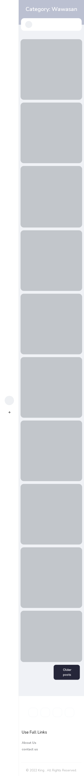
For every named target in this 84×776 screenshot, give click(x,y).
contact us (30, 749)
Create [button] (12, 412)
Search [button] (12, 388)
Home (12, 365)
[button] (28, 24)
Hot (12, 377)
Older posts (67, 672)
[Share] (27, 45)
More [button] (12, 769)
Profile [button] (12, 400)
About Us (29, 743)
